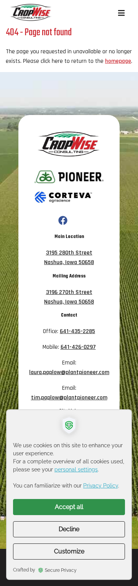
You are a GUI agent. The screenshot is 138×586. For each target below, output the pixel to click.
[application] (69, 494)
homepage (118, 61)
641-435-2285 (77, 331)
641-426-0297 (78, 347)
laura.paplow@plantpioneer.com (69, 372)
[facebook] (62, 221)
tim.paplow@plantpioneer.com (69, 397)
